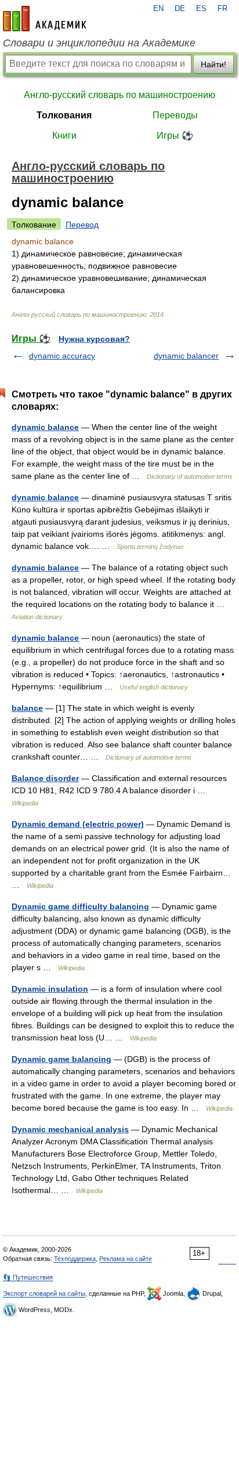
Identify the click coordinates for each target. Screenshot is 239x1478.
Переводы (175, 115)
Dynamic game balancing (61, 1059)
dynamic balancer (186, 355)
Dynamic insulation (50, 988)
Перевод (82, 224)
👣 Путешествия (28, 1277)
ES (201, 9)
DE (180, 9)
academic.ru (44, 18)
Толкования (64, 115)
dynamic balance (45, 427)
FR (222, 9)
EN (158, 9)
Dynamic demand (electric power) (78, 824)
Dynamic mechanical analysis (70, 1129)
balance (27, 708)
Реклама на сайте (125, 1258)
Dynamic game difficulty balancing (80, 906)
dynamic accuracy (62, 355)
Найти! (213, 64)
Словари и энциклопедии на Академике (99, 43)
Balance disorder (45, 778)
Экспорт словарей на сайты (44, 1293)
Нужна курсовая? (94, 339)
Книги (64, 135)
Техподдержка (75, 1258)
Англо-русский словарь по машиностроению (119, 95)
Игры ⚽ (175, 135)
